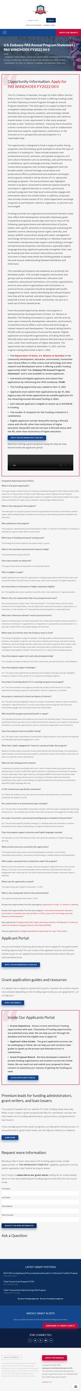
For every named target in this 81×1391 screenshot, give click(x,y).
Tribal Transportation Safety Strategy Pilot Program (24, 1290)
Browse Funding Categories (51, 1299)
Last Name (6, 1197)
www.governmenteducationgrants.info (57, 1368)
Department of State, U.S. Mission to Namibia (24, 63)
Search (51, 20)
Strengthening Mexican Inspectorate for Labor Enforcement (43, 931)
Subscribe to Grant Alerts (60, 1326)
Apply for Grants (68, 33)
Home (6, 54)
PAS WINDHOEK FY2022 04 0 (54, 63)
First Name (6, 1189)
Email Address (7, 1206)
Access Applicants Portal (23, 1078)
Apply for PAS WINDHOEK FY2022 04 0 (27, 438)
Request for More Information (19, 1225)
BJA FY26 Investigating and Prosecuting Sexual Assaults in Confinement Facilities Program (40, 1273)
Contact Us (46, 1382)
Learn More (10, 1137)
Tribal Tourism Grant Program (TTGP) (18, 1281)
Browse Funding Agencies (28, 1299)
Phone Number (8, 1215)
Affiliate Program (33, 25)
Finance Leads (49, 25)
